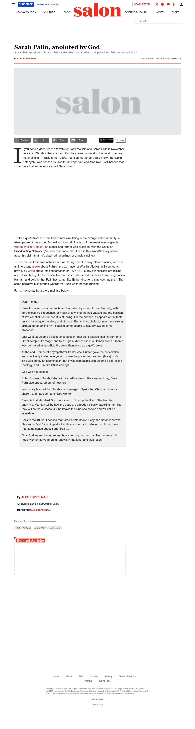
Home (56, 677)
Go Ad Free (105, 681)
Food (67, 12)
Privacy (108, 677)
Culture (49, 12)
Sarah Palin (40, 528)
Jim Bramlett (35, 247)
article (114, 251)
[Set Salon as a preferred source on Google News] (106, 140)
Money (159, 12)
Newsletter (142, 4)
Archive (88, 681)
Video (175, 12)
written (18, 247)
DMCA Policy (98, 704)
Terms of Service (127, 677)
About (69, 677)
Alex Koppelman (26, 59)
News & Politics (26, 12)
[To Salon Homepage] (97, 10)
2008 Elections (23, 528)
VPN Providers (97, 700)
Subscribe (26, 4)
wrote (31, 271)
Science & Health (136, 12)
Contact (94, 677)
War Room (55, 528)
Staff (81, 677)
